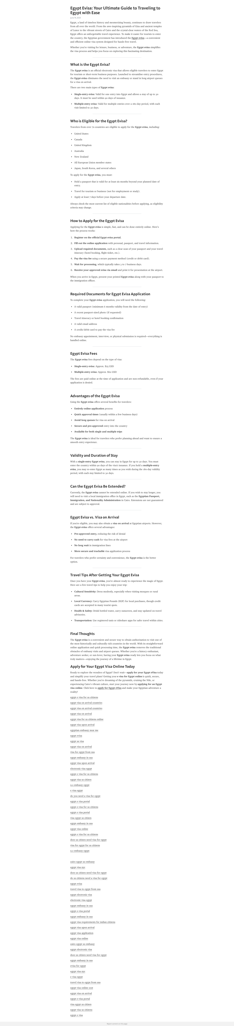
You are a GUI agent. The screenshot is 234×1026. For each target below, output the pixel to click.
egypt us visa (77, 741)
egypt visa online (79, 828)
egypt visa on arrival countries (86, 702)
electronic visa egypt (81, 768)
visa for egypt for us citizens (85, 845)
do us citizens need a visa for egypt (88, 878)
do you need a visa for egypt (85, 795)
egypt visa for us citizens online (86, 719)
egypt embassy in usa (81, 757)
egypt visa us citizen (80, 779)
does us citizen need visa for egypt (88, 839)
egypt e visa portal (80, 801)
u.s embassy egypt (79, 784)
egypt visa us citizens (81, 1009)
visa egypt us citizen (80, 817)
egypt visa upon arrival (82, 724)
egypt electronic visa (81, 894)
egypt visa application (81, 933)
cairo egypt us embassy (82, 861)
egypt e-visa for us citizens (84, 806)
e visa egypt (76, 790)
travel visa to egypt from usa (85, 889)
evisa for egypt (78, 965)
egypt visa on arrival (81, 713)
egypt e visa (76, 1015)
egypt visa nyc (77, 867)
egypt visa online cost (81, 987)
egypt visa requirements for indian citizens (92, 922)
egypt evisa (76, 735)
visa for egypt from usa (82, 752)
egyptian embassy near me (84, 730)
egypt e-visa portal (80, 911)
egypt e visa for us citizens (84, 697)
